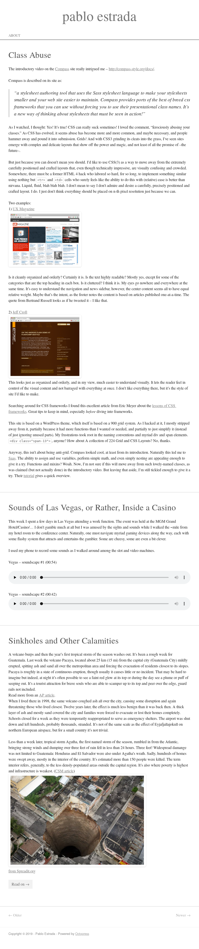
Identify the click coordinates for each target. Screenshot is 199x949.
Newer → (183, 915)
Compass (62, 68)
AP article (46, 694)
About (14, 35)
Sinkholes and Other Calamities (63, 640)
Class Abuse (29, 54)
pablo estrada (99, 15)
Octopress (82, 933)
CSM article (64, 770)
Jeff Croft (20, 311)
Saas (12, 458)
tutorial (29, 475)
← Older (15, 915)
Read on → (20, 884)
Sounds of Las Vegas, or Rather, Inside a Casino (92, 507)
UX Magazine (23, 208)
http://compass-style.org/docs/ (131, 68)
